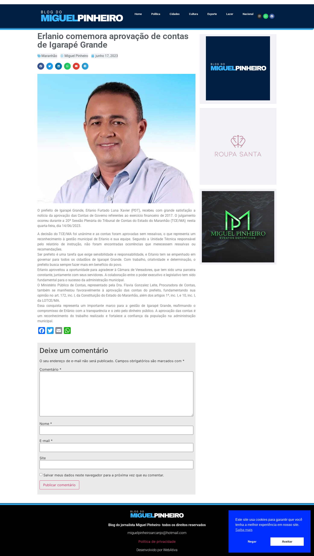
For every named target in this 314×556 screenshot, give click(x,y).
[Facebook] (271, 16)
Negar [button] (252, 541)
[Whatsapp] (265, 16)
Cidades (175, 14)
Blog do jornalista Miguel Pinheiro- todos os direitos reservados (157, 525)
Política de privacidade (157, 541)
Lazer (229, 14)
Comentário (50, 369)
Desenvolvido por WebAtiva (157, 550)
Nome (46, 423)
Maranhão (49, 56)
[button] (40, 66)
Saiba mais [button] (243, 530)
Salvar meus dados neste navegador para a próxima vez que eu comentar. (103, 475)
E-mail (46, 440)
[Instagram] (259, 16)
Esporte (212, 14)
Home (138, 14)
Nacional (248, 14)
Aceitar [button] (287, 541)
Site (43, 458)
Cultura (193, 14)
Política (155, 14)
